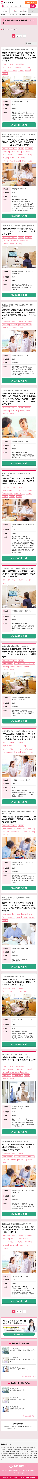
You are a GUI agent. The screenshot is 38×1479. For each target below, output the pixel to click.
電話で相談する (32, 2)
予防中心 (5, 1078)
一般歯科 (14, 70)
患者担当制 (26, 666)
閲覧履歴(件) (23, 11)
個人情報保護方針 (15, 1470)
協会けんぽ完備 (7, 914)
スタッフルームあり (8, 67)
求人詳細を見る (18, 125)
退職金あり (6, 324)
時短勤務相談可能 (20, 158)
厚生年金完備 (6, 148)
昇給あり (5, 64)
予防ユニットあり (16, 831)
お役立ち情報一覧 (27, 1376)
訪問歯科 (12, 414)
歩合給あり (6, 151)
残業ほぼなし (6, 70)
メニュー (33, 11)
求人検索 (5, 11)
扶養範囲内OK (7, 1075)
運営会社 (4, 1470)
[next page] (24, 36)
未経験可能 (18, 67)
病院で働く (21, 327)
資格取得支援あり (21, 64)
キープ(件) (14, 11)
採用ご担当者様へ (29, 1470)
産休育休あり (28, 148)
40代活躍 (5, 158)
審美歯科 (27, 70)
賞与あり (12, 64)
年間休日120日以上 (8, 161)
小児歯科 (21, 70)
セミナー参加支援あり (9, 154)
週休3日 (12, 158)
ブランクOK (26, 67)
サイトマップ (19, 1473)
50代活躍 (28, 324)
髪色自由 (5, 73)
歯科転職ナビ (4, 14)
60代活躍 (19, 666)
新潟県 (12, 14)
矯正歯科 (30, 161)
